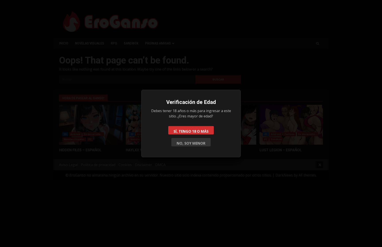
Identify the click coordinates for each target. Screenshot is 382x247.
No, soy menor (191, 143)
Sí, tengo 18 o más (191, 131)
